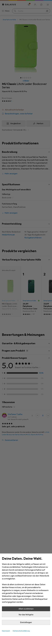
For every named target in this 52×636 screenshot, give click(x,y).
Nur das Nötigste (26, 614)
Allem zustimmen (26, 609)
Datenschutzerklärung (21, 631)
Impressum (6, 631)
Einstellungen (26, 622)
